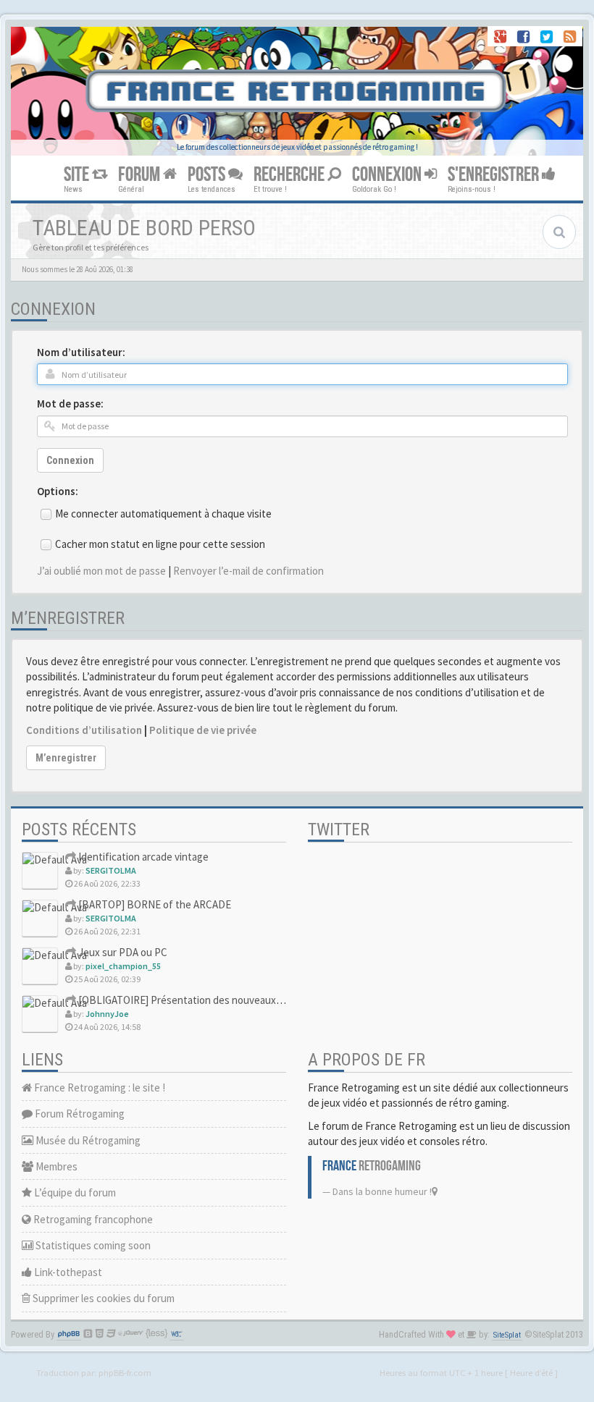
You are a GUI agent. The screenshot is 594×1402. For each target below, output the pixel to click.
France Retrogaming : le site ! (98, 1087)
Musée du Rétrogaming (87, 1140)
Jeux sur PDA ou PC (121, 952)
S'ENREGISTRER (495, 175)
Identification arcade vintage (142, 856)
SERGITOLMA (110, 870)
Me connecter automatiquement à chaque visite (163, 513)
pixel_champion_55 (123, 965)
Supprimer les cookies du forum (102, 1298)
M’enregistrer (65, 758)
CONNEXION (388, 175)
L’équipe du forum (74, 1192)
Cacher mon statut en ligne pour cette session (160, 544)
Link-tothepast (67, 1272)
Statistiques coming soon (92, 1245)
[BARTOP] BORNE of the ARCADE (153, 904)
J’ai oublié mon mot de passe (101, 571)
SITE (78, 175)
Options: (57, 491)
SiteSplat (507, 1335)
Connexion (70, 460)
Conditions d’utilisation (84, 730)
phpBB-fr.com (125, 1372)
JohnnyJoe (107, 1013)
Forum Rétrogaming (79, 1113)
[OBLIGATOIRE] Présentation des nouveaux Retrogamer (204, 1000)
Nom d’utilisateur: (81, 352)
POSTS (208, 175)
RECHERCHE (290, 175)
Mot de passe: (70, 403)
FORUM (140, 175)
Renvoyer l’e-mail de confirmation (248, 571)
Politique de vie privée (202, 730)
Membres (55, 1166)
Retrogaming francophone (92, 1219)
